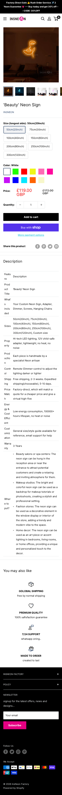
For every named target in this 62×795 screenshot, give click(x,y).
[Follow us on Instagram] (18, 751)
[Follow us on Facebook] (5, 751)
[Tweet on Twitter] (50, 246)
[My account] (49, 19)
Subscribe (14, 725)
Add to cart (31, 217)
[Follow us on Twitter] (12, 751)
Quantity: (9, 204)
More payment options (31, 235)
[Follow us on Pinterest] (24, 751)
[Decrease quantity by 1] (20, 204)
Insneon (8, 112)
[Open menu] (5, 18)
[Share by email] (56, 246)
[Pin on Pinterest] (43, 246)
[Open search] (43, 19)
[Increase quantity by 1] (41, 204)
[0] (56, 19)
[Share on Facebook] (37, 246)
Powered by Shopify (13, 788)
